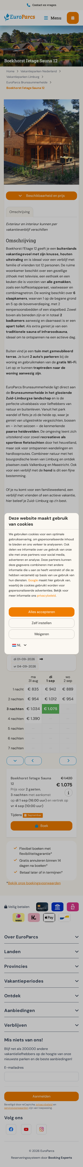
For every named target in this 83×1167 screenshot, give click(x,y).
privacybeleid (46, 595)
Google (33, 580)
